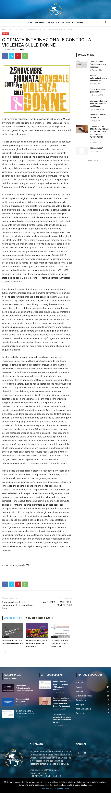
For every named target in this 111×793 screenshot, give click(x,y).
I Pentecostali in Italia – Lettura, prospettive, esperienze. (36, 643)
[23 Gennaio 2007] (82, 151)
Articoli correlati (13, 617)
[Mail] (85, 753)
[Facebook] (5, 56)
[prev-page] (4, 652)
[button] (105, 22)
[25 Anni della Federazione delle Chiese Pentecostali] (8, 688)
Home (4, 29)
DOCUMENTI (66, 22)
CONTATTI (79, 22)
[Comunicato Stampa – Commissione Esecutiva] (12, 630)
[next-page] (8, 652)
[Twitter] (11, 56)
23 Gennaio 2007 (96, 148)
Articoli (12, 29)
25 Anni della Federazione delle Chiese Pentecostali (24, 688)
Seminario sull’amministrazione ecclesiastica (98, 78)
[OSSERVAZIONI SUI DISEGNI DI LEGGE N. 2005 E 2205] (61, 630)
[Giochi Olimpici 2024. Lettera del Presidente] (8, 714)
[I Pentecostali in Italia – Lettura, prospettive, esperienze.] (37, 630)
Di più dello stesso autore (39, 617)
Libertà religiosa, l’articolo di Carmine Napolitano (98, 64)
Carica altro (91, 160)
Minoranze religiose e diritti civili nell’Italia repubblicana (98, 103)
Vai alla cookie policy (59, 788)
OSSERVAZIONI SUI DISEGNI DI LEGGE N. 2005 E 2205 (60, 643)
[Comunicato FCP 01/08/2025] (8, 702)
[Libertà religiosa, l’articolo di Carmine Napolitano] (82, 64)
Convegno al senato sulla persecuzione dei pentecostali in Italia (17, 605)
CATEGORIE (52, 22)
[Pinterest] (18, 56)
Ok (43, 788)
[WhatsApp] (25, 56)
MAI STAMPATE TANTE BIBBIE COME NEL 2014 (57, 603)
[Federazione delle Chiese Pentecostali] (55, 9)
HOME (30, 22)
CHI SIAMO (39, 22)
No (47, 788)
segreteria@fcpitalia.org (48, 770)
